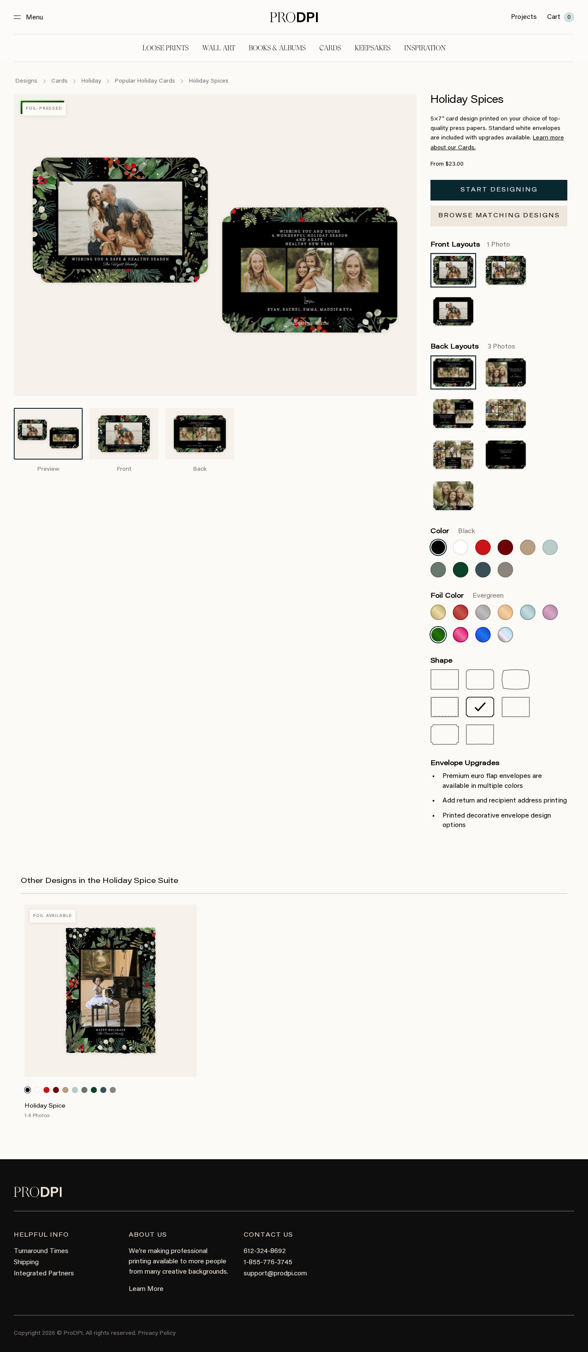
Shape (441, 660)
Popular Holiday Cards (145, 81)
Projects (524, 17)
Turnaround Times (41, 1251)
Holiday (91, 81)
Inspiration (425, 48)
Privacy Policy (157, 1333)
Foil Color (467, 596)
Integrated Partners (44, 1273)
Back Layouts (472, 346)
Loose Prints (165, 48)
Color (452, 531)
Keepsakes (372, 48)
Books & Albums (277, 48)
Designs (26, 81)
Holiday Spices (209, 81)
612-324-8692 (265, 1251)
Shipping (26, 1262)
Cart (559, 17)
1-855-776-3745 (268, 1262)
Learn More (146, 1289)
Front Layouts (470, 244)
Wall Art (218, 48)
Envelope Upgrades (464, 763)
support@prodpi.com (275, 1273)
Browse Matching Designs (499, 216)
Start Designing (499, 190)
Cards (330, 48)
